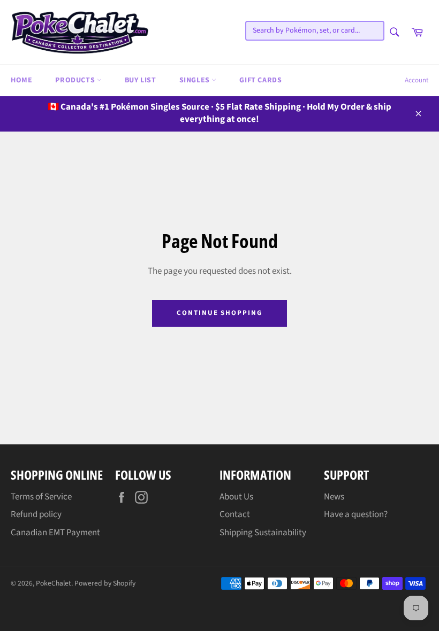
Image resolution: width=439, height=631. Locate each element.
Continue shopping (219, 313)
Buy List (140, 80)
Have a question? (356, 514)
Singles (195, 80)
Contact (235, 514)
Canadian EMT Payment (55, 532)
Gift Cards (260, 80)
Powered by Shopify (104, 583)
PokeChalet (53, 583)
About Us (236, 496)
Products (75, 80)
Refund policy (36, 514)
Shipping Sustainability (263, 532)
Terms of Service (41, 496)
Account (416, 80)
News (334, 496)
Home (21, 80)
